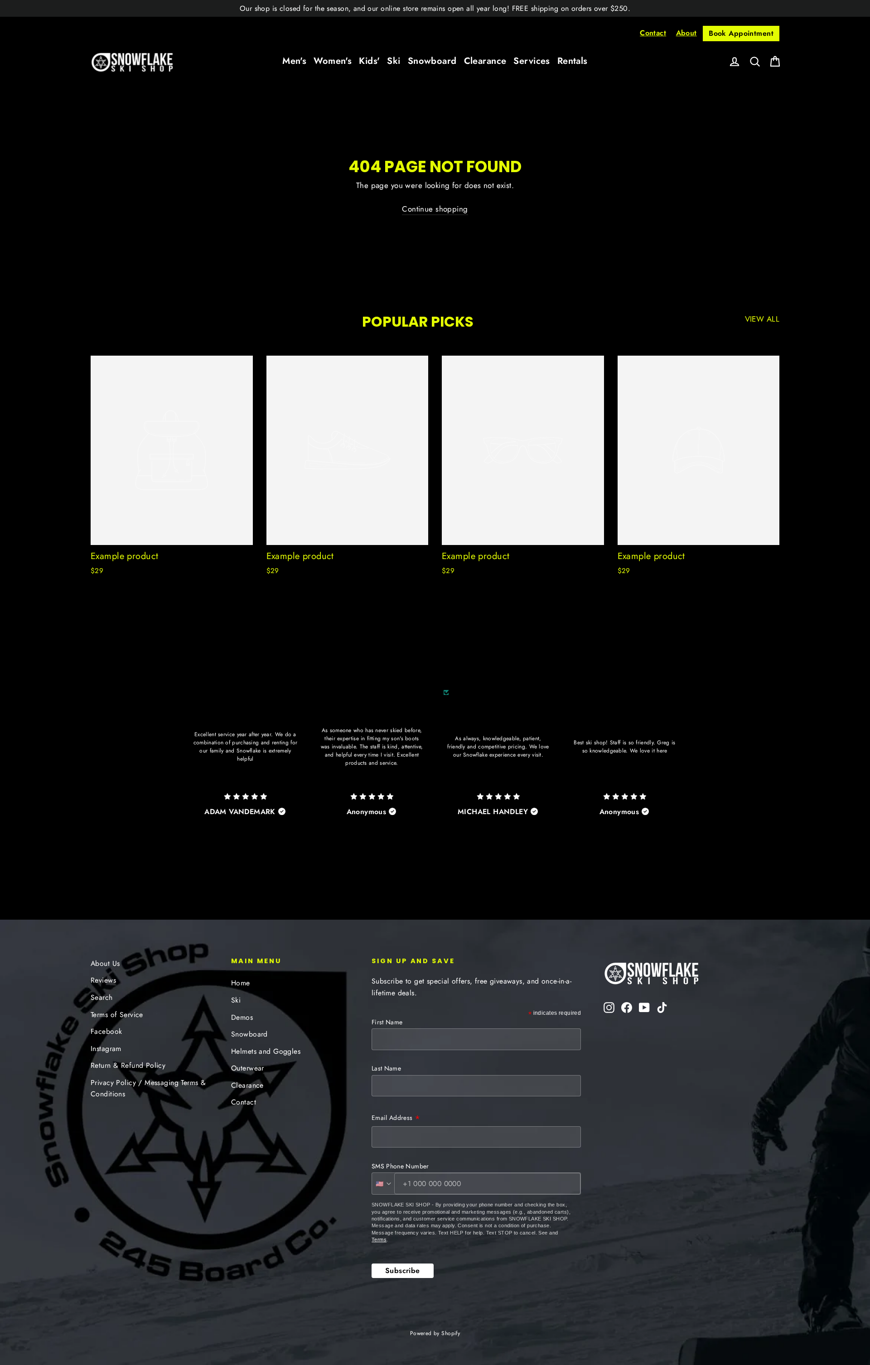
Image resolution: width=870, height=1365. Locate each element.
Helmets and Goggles (265, 1051)
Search (102, 997)
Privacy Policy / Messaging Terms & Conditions (148, 1088)
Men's (294, 61)
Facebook (106, 1031)
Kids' (369, 61)
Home (240, 983)
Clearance (485, 61)
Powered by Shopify (435, 1333)
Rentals (572, 61)
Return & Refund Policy (128, 1065)
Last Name (386, 1068)
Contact (653, 33)
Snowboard (432, 61)
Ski (393, 61)
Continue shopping (435, 208)
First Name (387, 1022)
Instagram (106, 1048)
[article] (245, 764)
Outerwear (247, 1068)
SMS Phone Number (400, 1166)
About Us (105, 963)
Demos (242, 1017)
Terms (379, 1239)
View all (762, 319)
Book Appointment (741, 33)
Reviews (103, 980)
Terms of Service (117, 1014)
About (686, 33)
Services (531, 61)
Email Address (396, 1118)
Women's (333, 61)
